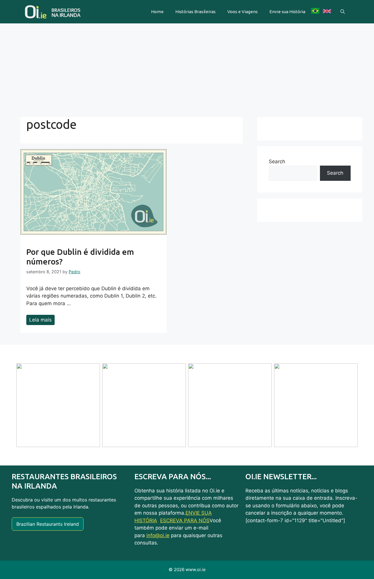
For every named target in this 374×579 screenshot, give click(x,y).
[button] (343, 11)
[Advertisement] (187, 67)
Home (157, 11)
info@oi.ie (157, 535)
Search (277, 161)
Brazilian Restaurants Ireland (47, 524)
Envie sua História (287, 11)
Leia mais (40, 320)
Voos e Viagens (242, 11)
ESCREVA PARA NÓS (184, 520)
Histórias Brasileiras (195, 11)
